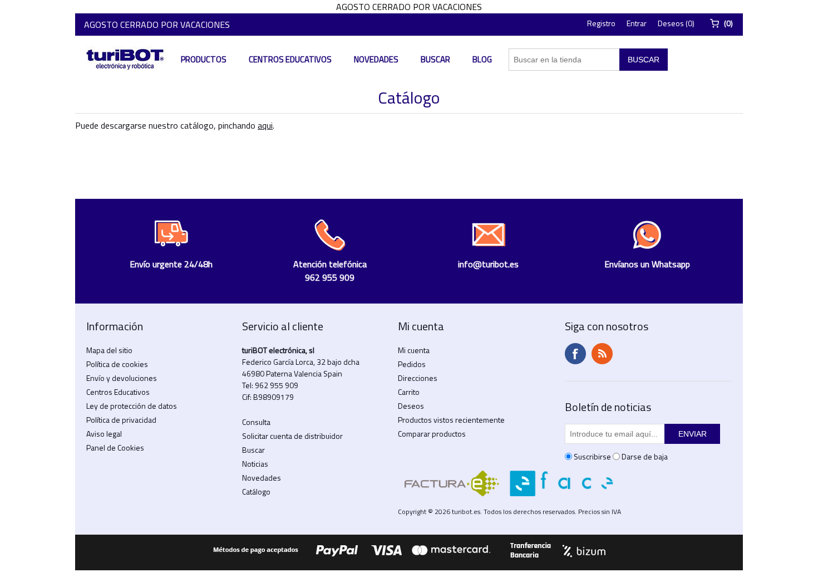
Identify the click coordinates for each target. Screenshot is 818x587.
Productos (203, 59)
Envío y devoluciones (121, 378)
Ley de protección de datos (131, 406)
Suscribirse (592, 456)
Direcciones (417, 378)
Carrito (409, 392)
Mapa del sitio (109, 350)
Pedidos (412, 364)
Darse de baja (645, 456)
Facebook (575, 353)
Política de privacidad (121, 419)
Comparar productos (432, 433)
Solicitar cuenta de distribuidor (292, 436)
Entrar (637, 23)
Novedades (376, 59)
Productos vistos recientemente (451, 419)
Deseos (411, 406)
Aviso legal (104, 433)
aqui (265, 125)
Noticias (255, 463)
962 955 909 (276, 385)
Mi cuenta (414, 350)
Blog (482, 59)
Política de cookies (117, 364)
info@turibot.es (488, 264)
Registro (601, 23)
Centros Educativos (290, 59)
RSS (602, 353)
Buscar (435, 59)
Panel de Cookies (115, 447)
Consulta (256, 422)
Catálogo (256, 491)
